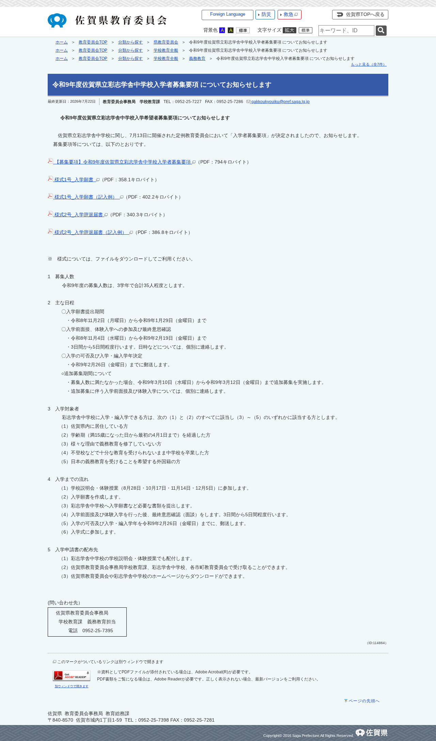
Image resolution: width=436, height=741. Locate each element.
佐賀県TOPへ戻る (365, 14)
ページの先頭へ (364, 701)
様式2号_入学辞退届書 (78, 214)
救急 (288, 14)
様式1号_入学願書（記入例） (86, 197)
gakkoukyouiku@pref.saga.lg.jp (280, 102)
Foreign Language (227, 14)
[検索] (381, 31)
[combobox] (346, 31)
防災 (266, 14)
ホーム (62, 42)
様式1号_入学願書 (74, 179)
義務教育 (197, 58)
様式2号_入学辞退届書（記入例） (91, 232)
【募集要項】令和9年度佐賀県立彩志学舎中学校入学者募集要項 (122, 162)
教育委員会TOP (93, 42)
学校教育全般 (166, 50)
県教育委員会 (166, 42)
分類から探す (130, 42)
